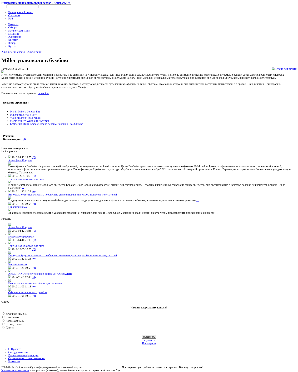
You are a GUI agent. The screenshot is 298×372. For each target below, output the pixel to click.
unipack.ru (43, 93)
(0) (24, 139)
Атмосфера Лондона (20, 160)
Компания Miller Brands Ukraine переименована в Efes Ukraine (46, 123)
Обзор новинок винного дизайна (27, 292)
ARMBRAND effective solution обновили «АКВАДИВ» (40, 273)
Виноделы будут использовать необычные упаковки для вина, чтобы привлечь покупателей (62, 194)
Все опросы (149, 343)
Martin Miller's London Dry (25, 111)
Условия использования (15, 370)
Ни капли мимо (17, 206)
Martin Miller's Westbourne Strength (29, 120)
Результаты (149, 340)
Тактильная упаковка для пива (26, 179)
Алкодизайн (8, 51)
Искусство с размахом (21, 236)
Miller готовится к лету (23, 114)
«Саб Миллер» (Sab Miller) (25, 117)
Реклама (20, 51)
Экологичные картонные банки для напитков (35, 283)
